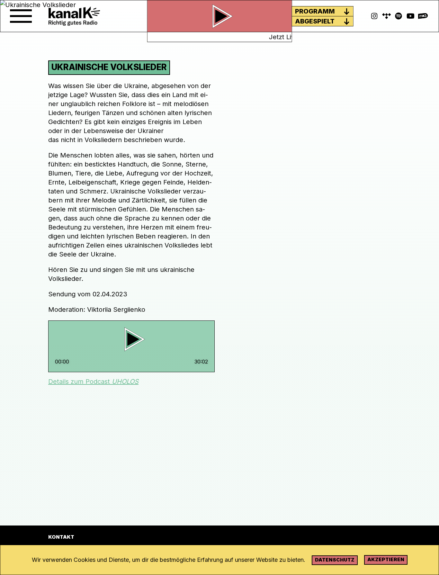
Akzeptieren (385, 559)
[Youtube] (410, 16)
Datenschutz (334, 560)
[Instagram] (374, 16)
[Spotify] (386, 16)
